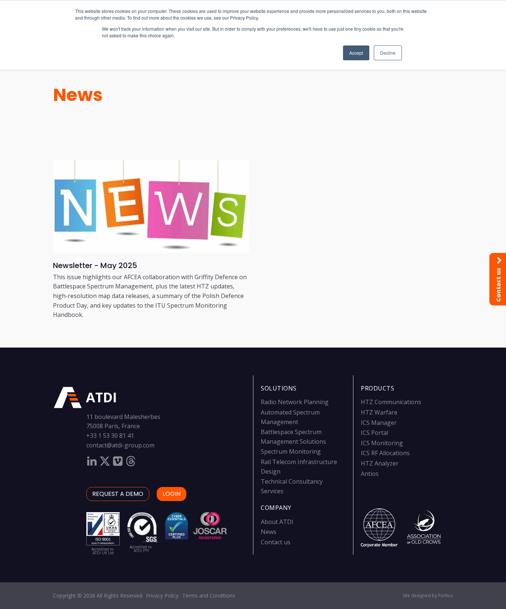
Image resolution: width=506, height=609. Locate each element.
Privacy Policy (162, 595)
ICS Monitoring (382, 443)
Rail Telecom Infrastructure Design (299, 467)
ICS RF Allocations (385, 453)
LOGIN (171, 494)
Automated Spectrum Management (290, 417)
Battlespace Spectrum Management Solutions (293, 437)
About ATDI (277, 522)
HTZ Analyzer (380, 463)
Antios (370, 474)
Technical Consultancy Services (292, 486)
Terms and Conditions (208, 595)
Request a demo (117, 494)
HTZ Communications (391, 402)
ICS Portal (374, 433)
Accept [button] (356, 53)
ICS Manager (379, 423)
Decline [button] (388, 53)
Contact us (275, 542)
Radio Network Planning (295, 402)
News (78, 94)
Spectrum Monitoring (291, 451)
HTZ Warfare (379, 412)
